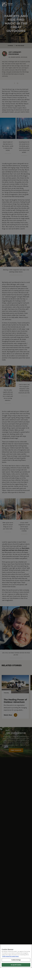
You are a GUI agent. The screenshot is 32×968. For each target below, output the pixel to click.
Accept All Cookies (16, 965)
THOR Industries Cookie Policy (10, 956)
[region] (16, 956)
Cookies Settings (16, 960)
